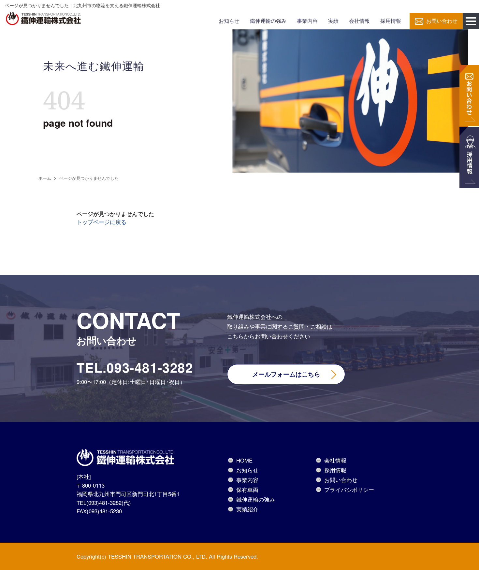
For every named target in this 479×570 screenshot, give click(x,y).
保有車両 (247, 489)
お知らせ (229, 21)
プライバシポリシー (349, 489)
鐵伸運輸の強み (268, 21)
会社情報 (359, 21)
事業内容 (307, 21)
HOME (244, 460)
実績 (333, 21)
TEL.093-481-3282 (135, 367)
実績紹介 (247, 509)
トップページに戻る (101, 222)
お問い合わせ (441, 21)
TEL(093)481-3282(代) (104, 502)
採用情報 (390, 21)
